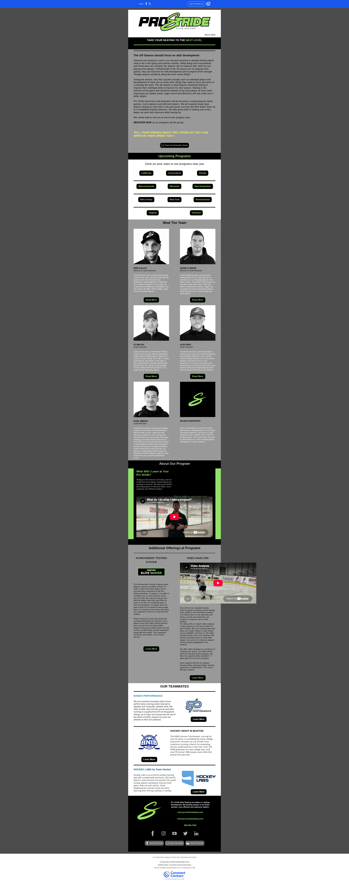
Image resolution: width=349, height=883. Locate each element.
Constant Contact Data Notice (180, 865)
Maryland (174, 186)
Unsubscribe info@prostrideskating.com (174, 862)
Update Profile (163, 865)
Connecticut (174, 173)
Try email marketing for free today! (174, 879)
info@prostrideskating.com (170, 868)
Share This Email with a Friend (176, 145)
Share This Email (156, 843)
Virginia (153, 213)
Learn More (151, 649)
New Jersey (146, 199)
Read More (151, 300)
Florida (202, 173)
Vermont (196, 213)
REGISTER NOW (142, 122)
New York (174, 199)
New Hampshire (203, 186)
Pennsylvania (203, 199)
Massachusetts (146, 186)
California (146, 173)
